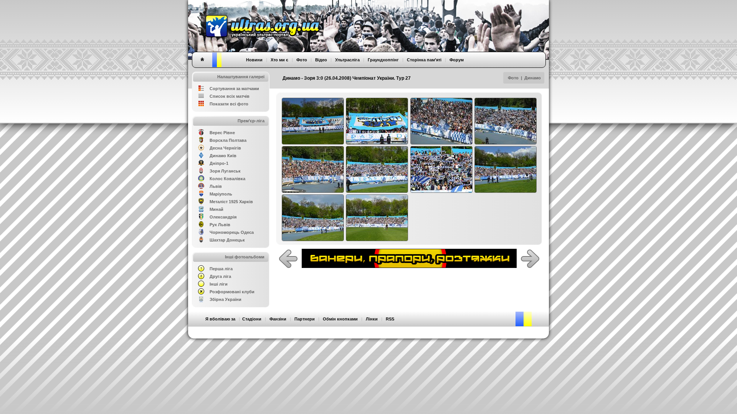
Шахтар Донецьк (227, 240)
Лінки (372, 319)
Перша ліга (221, 268)
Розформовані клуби (232, 291)
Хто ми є (279, 60)
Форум (456, 60)
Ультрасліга (347, 60)
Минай (216, 209)
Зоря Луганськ (225, 171)
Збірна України (225, 299)
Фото (513, 78)
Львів (216, 186)
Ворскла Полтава (228, 140)
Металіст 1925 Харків (231, 201)
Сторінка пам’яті (424, 60)
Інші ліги (219, 284)
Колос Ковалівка (227, 178)
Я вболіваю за (220, 319)
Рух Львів (220, 224)
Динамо (532, 78)
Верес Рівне (222, 132)
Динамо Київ (223, 155)
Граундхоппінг (383, 60)
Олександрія (223, 217)
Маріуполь (221, 194)
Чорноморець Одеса (232, 232)
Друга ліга (220, 276)
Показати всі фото (229, 104)
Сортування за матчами (234, 88)
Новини (254, 60)
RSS (390, 319)
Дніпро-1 (219, 163)
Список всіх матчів (230, 96)
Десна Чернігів (225, 148)
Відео (321, 60)
